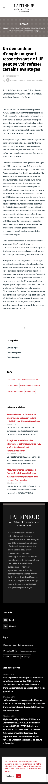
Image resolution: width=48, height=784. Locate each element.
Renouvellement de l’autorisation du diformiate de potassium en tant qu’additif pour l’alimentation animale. (24, 417)
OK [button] (18, 776)
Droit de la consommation (27, 379)
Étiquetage (30, 391)
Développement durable (30, 385)
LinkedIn (13, 626)
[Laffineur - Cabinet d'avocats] (24, 8)
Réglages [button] (10, 776)
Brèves (5, 28)
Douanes (11, 379)
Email (11, 620)
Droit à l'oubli (13, 385)
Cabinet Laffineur (17, 80)
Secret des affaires (15, 391)
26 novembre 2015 (11, 76)
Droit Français (13, 357)
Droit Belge (12, 347)
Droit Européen (36, 80)
